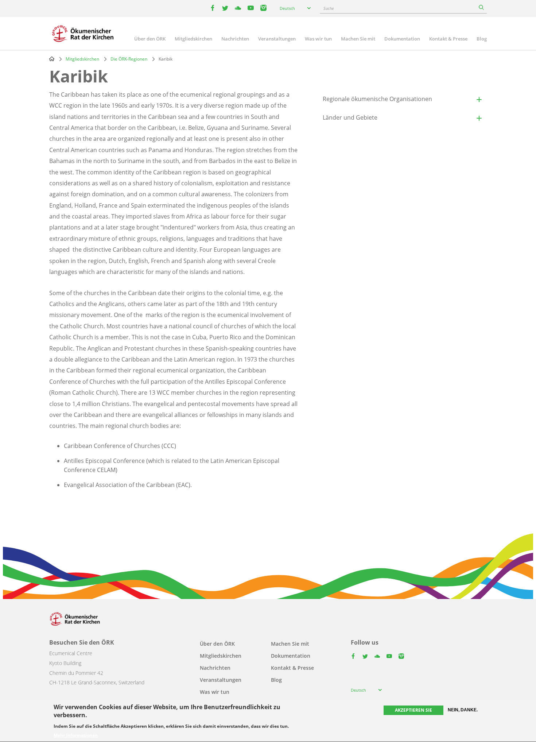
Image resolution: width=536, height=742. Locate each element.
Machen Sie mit (358, 38)
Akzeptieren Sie (413, 710)
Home (51, 58)
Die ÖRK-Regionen (128, 59)
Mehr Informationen (76, 735)
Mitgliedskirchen (193, 38)
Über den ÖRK (150, 38)
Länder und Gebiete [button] (350, 117)
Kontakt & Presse (448, 38)
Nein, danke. (463, 709)
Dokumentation (402, 38)
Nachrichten (235, 38)
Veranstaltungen (277, 38)
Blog (482, 38)
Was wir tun (318, 38)
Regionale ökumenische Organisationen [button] (377, 99)
